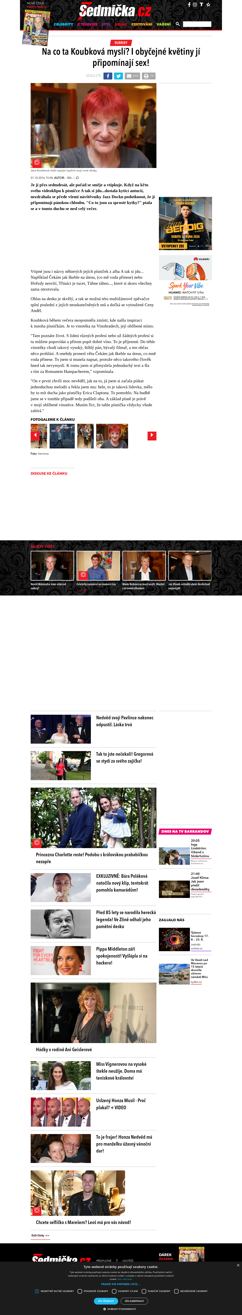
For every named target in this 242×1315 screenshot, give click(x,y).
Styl (106, 24)
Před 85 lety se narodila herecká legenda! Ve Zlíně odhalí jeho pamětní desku (126, 919)
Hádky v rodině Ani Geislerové (64, 1049)
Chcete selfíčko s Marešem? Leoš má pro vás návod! (83, 1222)
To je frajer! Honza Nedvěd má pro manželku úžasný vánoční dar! (124, 1144)
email (135, 76)
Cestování (141, 24)
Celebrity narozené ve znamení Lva (96, 584)
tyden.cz (196, 982)
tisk (151, 76)
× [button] (238, 1265)
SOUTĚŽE (127, 1261)
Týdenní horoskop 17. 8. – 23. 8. (200, 936)
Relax (121, 24)
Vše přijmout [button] (106, 1301)
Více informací (125, 1279)
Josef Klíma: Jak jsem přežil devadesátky (200, 881)
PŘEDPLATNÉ (103, 1261)
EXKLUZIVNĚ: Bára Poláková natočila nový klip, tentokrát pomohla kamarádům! (122, 883)
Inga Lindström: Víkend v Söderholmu (200, 848)
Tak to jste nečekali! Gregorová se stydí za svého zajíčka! (124, 758)
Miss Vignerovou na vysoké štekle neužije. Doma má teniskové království (121, 1071)
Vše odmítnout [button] (134, 1301)
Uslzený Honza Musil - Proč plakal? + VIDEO (121, 1104)
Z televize (87, 24)
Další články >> (40, 1235)
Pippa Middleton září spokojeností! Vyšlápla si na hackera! (121, 956)
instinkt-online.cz (196, 946)
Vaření (164, 24)
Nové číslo (36, 5)
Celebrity (63, 24)
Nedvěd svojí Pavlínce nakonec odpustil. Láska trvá (124, 721)
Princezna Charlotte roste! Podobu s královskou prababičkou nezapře (92, 858)
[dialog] (121, 1288)
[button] (121, 1284)
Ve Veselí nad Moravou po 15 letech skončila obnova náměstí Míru (199, 969)
